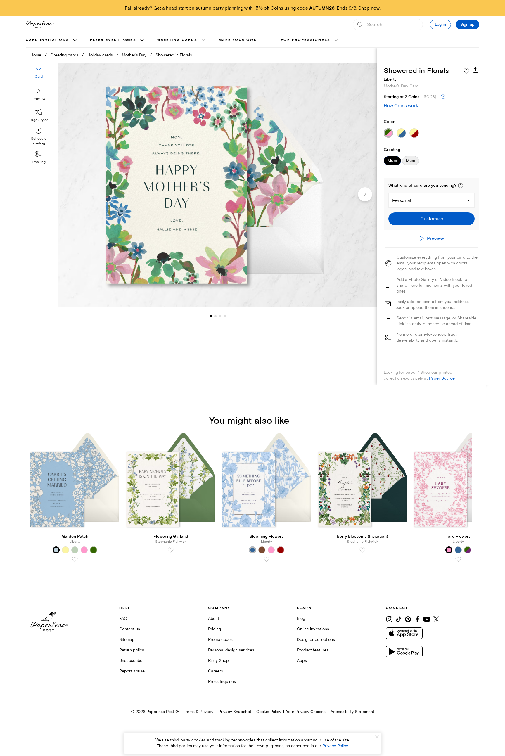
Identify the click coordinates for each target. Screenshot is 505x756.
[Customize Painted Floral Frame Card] (217, 185)
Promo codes (220, 639)
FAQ (123, 618)
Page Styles (38, 120)
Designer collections (316, 639)
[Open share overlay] (475, 69)
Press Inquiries (222, 681)
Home (35, 55)
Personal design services (231, 650)
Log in (440, 24)
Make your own (238, 40)
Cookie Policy (268, 711)
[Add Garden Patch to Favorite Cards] (74, 559)
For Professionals (306, 40)
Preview (38, 99)
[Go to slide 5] (225, 316)
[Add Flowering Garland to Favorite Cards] (170, 549)
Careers (215, 671)
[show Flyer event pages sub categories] (142, 40)
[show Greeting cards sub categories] (203, 40)
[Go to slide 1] (211, 316)
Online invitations (313, 629)
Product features (312, 650)
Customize (431, 219)
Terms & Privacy (198, 711)
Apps (302, 660)
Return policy (131, 650)
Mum (410, 160)
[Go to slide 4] (220, 316)
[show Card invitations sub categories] (74, 40)
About (213, 618)
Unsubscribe (130, 660)
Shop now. (369, 8)
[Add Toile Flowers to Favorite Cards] (458, 559)
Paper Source (442, 378)
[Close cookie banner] (377, 736)
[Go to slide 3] (215, 316)
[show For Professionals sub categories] (336, 40)
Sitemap (127, 639)
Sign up (467, 24)
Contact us (129, 629)
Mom (392, 160)
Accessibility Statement (352, 711)
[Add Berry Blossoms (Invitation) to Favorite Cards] (362, 549)
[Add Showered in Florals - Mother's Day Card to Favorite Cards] (466, 71)
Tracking (39, 162)
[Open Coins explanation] (443, 97)
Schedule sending (38, 141)
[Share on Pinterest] (407, 619)
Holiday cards (100, 55)
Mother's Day (134, 55)
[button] (461, 185)
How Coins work (401, 106)
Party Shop (218, 660)
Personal (401, 200)
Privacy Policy (335, 745)
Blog (301, 618)
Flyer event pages (113, 40)
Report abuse (132, 671)
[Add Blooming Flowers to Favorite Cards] (266, 559)
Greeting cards (177, 40)
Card (39, 77)
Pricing (214, 629)
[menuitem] (52, 40)
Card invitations (47, 40)
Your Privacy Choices (306, 711)
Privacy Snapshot (234, 711)
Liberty (390, 79)
